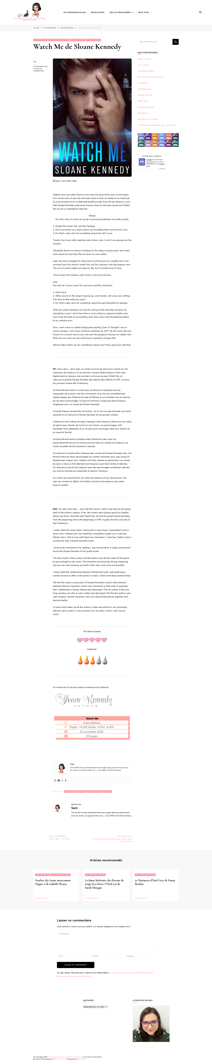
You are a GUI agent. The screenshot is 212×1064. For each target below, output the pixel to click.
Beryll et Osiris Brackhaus (150, 77)
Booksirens (143, 113)
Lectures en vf (42, 875)
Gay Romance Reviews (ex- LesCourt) (156, 125)
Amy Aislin (143, 65)
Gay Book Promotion (148, 119)
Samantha (149, 160)
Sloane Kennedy (93, 40)
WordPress (81, 1059)
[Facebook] (66, 780)
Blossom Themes (60, 1059)
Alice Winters (144, 59)
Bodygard (69, 791)
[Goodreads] (59, 780)
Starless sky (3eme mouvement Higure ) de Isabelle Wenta (53, 882)
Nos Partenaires (77, 40)
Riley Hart (143, 101)
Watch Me (107, 791)
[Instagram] (55, 780)
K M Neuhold (144, 89)
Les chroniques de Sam (58, 40)
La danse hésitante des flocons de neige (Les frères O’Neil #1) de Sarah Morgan (104, 884)
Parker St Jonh (145, 95)
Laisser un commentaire (41, 70)
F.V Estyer (143, 83)
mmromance (80, 791)
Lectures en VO (40, 40)
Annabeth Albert (146, 71)
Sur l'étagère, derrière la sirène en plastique (65, 1057)
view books (162, 168)
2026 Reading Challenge (151, 156)
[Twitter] (62, 780)
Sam (34, 62)
